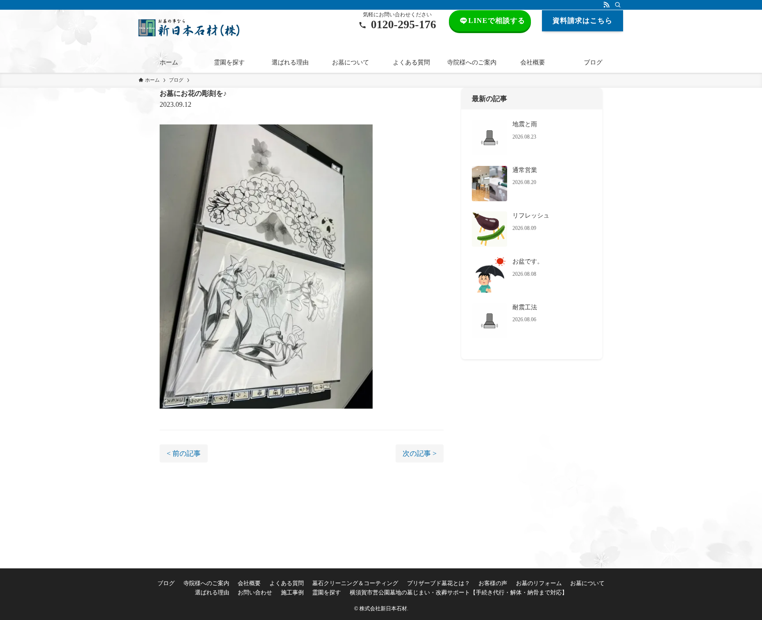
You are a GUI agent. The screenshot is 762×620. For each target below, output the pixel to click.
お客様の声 (492, 583)
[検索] (618, 5)
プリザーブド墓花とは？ (438, 583)
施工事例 (292, 592)
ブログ (166, 583)
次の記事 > (420, 453)
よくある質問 (286, 583)
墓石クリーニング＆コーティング (355, 583)
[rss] (606, 5)
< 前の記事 (184, 453)
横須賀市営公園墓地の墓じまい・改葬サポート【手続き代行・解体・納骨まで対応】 (459, 592)
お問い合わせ (255, 592)
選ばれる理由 (212, 592)
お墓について (587, 583)
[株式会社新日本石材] (188, 28)
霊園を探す (326, 592)
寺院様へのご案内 (206, 583)
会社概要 (249, 583)
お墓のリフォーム (539, 583)
